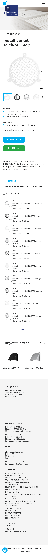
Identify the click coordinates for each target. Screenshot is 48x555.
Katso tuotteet (14, 140)
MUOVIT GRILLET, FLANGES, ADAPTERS (21, 487)
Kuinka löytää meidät (14, 423)
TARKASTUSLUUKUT (13, 508)
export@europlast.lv (22, 441)
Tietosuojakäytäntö (24, 552)
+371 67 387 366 (16, 427)
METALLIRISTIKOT (13, 34)
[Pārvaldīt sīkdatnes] (5, 550)
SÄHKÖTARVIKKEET (13, 516)
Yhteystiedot (10, 529)
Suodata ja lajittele (13, 194)
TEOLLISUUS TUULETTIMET (16, 480)
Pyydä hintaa (14, 148)
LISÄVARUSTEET (11, 518)
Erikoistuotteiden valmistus (15, 531)
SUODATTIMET (11, 511)
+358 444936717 (19, 462)
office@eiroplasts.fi (22, 464)
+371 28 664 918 (19, 429)
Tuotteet (11, 181)
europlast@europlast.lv (23, 431)
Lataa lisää (24, 330)
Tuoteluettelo (13, 523)
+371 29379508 (19, 439)
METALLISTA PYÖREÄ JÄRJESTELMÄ (20, 501)
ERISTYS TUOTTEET (13, 513)
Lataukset (36, 186)
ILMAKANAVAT (11, 499)
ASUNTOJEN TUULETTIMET (16, 478)
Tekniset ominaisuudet (17, 186)
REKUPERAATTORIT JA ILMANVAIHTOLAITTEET (15, 474)
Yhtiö (8, 525)
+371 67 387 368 (16, 437)
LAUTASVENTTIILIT (13, 492)
